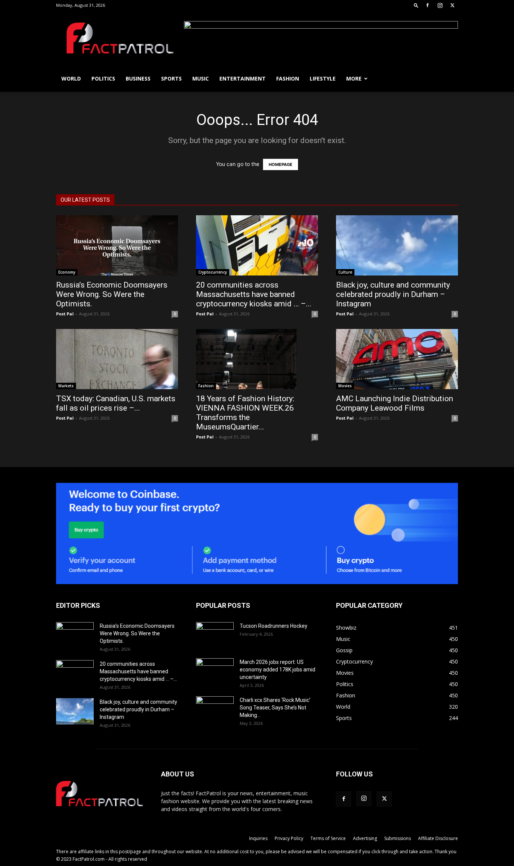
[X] (452, 5)
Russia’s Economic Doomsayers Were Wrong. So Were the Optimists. (111, 294)
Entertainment (242, 78)
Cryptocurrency (212, 272)
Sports (171, 78)
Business (138, 78)
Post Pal (65, 314)
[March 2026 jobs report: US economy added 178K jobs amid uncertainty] (215, 671)
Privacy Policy (289, 838)
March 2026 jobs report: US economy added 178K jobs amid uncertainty (277, 669)
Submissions (397, 838)
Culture (345, 272)
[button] (416, 5)
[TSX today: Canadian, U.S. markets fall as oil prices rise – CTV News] (117, 359)
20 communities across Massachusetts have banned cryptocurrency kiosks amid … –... (254, 294)
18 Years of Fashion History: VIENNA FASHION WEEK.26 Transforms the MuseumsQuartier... (245, 412)
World (71, 78)
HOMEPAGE (280, 164)
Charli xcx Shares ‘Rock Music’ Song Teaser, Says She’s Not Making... (275, 707)
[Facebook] (427, 5)
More (354, 78)
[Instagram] (440, 5)
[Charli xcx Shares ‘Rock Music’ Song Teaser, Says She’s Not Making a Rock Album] (215, 709)
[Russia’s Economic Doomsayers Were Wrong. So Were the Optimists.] (117, 245)
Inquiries (258, 838)
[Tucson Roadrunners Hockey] (215, 635)
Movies (345, 385)
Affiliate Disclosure (438, 838)
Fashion (287, 78)
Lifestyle (323, 78)
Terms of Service (328, 838)
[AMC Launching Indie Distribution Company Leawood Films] (397, 359)
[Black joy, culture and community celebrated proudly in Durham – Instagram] (397, 245)
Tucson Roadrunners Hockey (273, 626)
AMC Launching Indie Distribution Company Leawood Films (394, 403)
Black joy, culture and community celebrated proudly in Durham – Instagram (393, 294)
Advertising (365, 838)
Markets (66, 385)
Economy (66, 272)
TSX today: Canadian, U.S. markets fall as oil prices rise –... (115, 403)
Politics (103, 78)
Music (200, 78)
